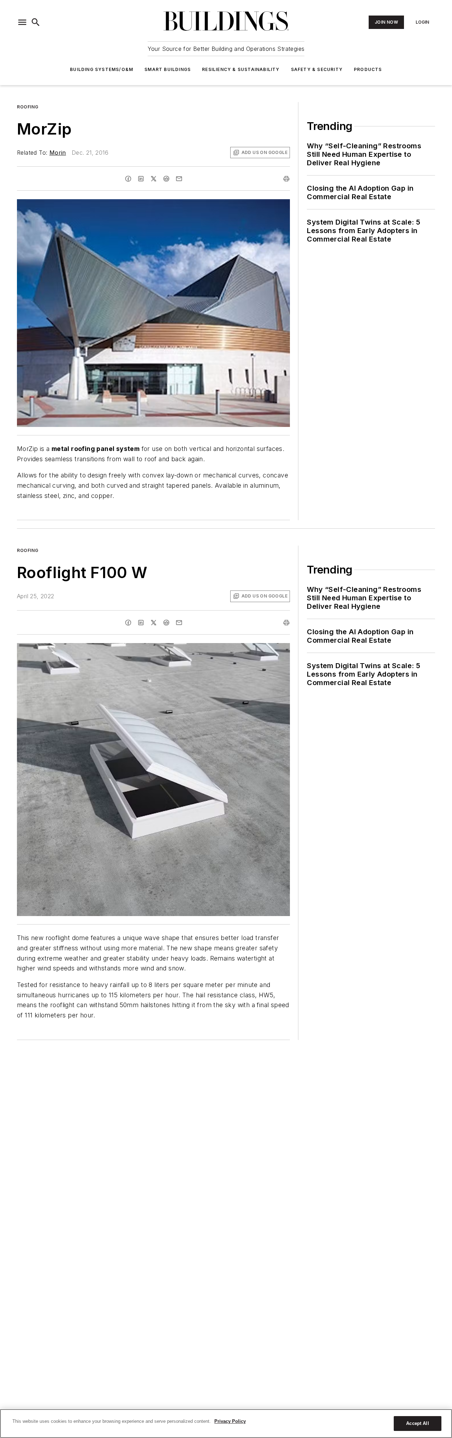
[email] (179, 178)
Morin (57, 152)
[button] (22, 22)
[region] (226, 1423)
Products (368, 69)
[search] (35, 22)
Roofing (27, 106)
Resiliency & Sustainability (240, 69)
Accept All (417, 1423)
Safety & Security (317, 69)
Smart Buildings (167, 69)
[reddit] (166, 178)
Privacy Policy (230, 1421)
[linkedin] (140, 178)
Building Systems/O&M (101, 69)
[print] (286, 178)
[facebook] (128, 178)
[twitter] (153, 178)
